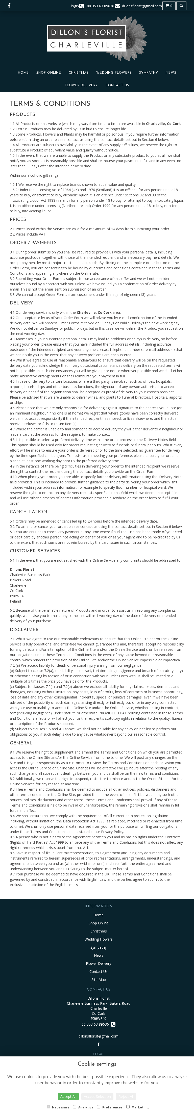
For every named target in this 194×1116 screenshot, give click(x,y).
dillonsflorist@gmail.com (98, 1036)
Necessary (60, 1107)
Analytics (85, 1107)
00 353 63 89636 (96, 1024)
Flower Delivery (81, 85)
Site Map (98, 979)
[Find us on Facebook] (11, 5)
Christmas (79, 72)
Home (23, 72)
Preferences (112, 1107)
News (171, 72)
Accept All (68, 1096)
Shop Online (48, 72)
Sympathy (148, 72)
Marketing (140, 1107)
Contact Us (117, 85)
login (75, 6)
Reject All (126, 1096)
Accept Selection (97, 1096)
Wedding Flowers (114, 72)
